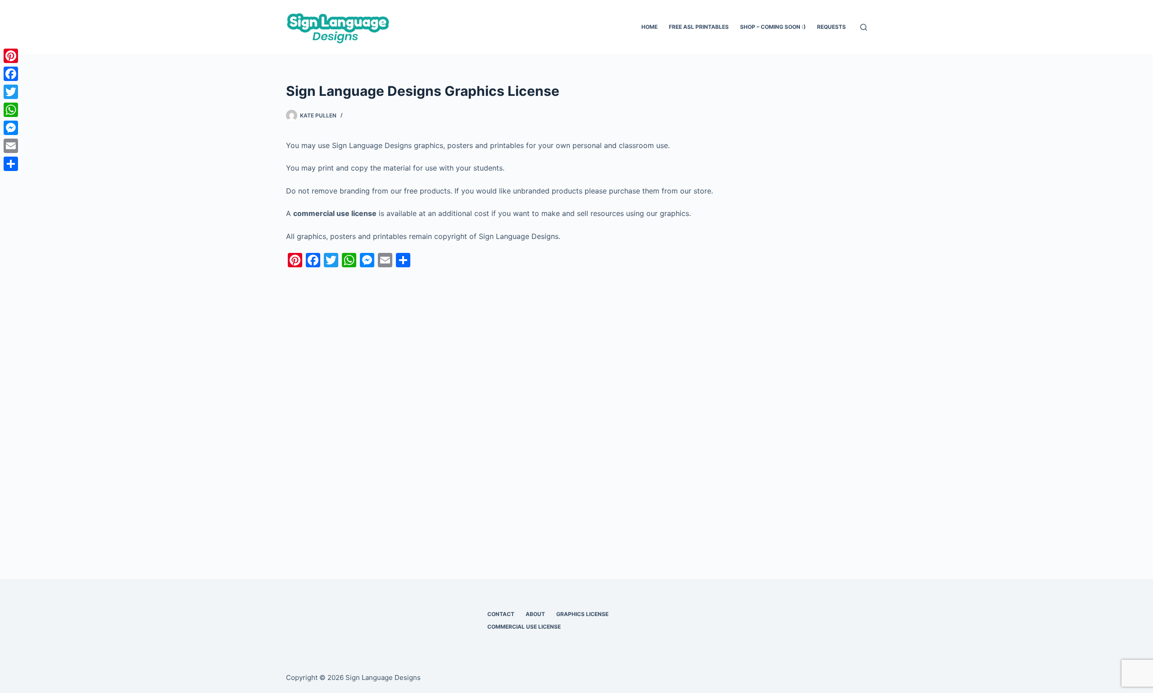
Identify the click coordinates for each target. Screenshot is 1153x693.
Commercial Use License (524, 626)
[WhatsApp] (11, 110)
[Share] (11, 164)
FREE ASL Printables (699, 26)
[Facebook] (11, 74)
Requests (831, 26)
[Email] (11, 146)
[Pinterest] (11, 56)
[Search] (863, 27)
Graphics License (582, 614)
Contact (500, 614)
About (535, 614)
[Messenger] (11, 128)
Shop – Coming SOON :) (773, 26)
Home (649, 26)
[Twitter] (11, 92)
